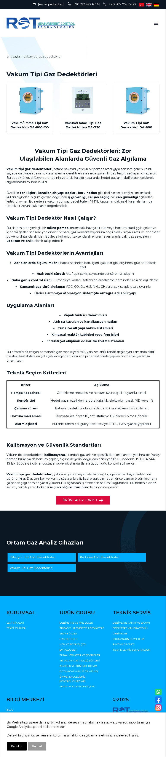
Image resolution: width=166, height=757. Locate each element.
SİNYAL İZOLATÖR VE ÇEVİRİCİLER (80, 655)
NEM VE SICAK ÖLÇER (73, 644)
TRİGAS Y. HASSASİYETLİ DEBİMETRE (82, 628)
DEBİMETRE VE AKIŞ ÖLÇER (76, 622)
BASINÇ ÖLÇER (69, 638)
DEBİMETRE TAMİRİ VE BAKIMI (131, 622)
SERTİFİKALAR (15, 622)
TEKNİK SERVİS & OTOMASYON (131, 649)
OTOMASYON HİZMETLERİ (128, 638)
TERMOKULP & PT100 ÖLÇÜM (77, 686)
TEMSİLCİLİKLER (16, 628)
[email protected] (51, 4)
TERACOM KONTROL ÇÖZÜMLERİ (80, 660)
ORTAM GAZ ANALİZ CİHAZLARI (79, 671)
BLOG (9, 709)
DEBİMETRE (120, 633)
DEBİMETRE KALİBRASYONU (130, 628)
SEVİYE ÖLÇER (68, 633)
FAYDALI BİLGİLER (123, 644)
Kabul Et (16, 746)
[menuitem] (42, 557)
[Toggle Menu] (156, 23)
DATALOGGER (68, 649)
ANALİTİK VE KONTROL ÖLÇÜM (78, 666)
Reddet (37, 746)
